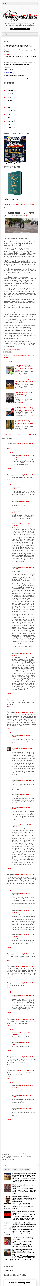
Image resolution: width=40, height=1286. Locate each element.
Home (6, 204)
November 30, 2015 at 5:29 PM (24, 1057)
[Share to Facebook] (10, 352)
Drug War (12, 204)
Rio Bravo (30, 204)
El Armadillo (11, 90)
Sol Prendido (12, 128)
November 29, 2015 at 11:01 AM (24, 954)
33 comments (30, 216)
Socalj (10, 124)
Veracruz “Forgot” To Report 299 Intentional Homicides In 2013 (24, 381)
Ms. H (9, 117)
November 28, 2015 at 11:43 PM (24, 700)
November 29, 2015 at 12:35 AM (24, 712)
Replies (11, 452)
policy (9, 79)
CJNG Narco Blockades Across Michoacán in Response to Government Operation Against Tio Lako (23, 1252)
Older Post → (33, 434)
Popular (7, 1169)
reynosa (23, 204)
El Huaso (10, 94)
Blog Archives (24, 1169)
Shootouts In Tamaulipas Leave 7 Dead (19, 212)
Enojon (10, 97)
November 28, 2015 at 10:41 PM (24, 475)
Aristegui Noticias (14, 349)
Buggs (10, 87)
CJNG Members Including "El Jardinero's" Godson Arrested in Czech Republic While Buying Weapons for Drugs (24, 1225)
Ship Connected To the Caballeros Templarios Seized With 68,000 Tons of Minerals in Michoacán (24, 422)
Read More (21, 375)
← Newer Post (7, 434)
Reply (8, 448)
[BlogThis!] (6, 352)
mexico (18, 204)
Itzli (9, 104)
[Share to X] (8, 352)
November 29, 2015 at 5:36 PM (24, 966)
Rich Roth (15, 748)
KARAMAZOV (12, 111)
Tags (15, 1169)
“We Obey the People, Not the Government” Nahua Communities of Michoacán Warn (24, 395)
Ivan (9, 107)
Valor (7, 216)
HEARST (10, 100)
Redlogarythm (12, 121)
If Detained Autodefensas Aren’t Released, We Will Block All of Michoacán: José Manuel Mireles (24, 368)
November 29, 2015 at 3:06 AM (24, 874)
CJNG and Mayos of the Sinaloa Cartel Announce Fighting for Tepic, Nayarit (24, 1174)
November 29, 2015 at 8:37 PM (24, 983)
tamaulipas (7, 206)
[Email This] (4, 352)
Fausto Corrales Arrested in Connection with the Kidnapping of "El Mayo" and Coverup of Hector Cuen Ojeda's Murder (24, 1199)
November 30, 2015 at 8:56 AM (24, 1019)
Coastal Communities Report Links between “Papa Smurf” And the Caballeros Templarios (24, 408)
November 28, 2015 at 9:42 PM (24, 443)
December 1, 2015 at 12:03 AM (24, 1070)
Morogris (10, 114)
